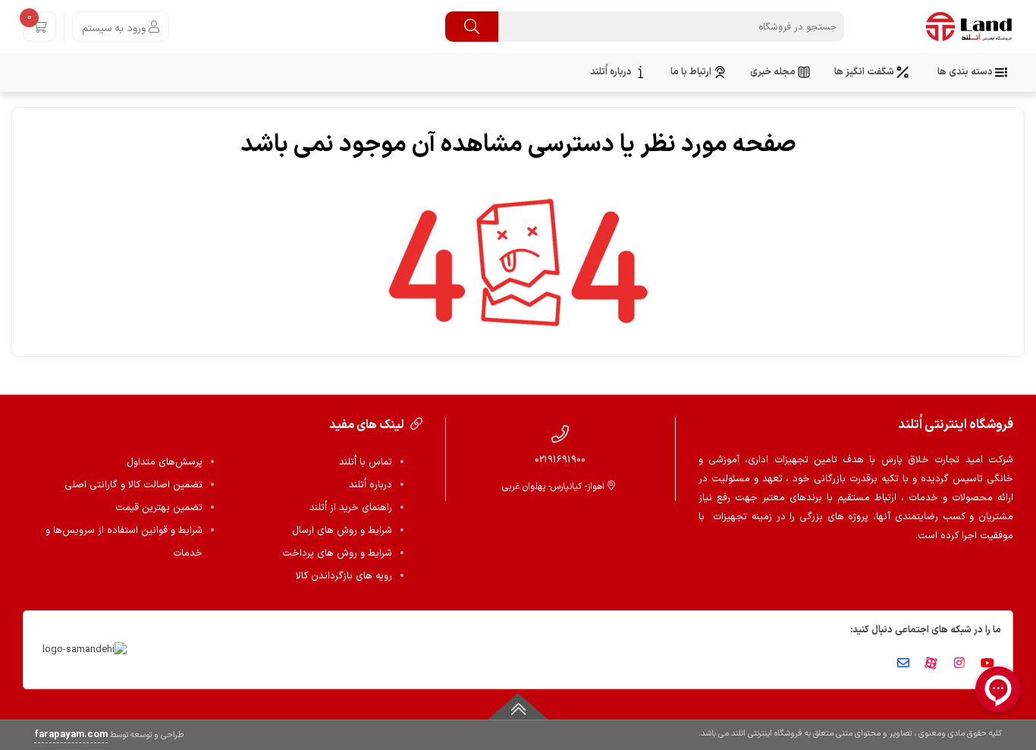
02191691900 (560, 459)
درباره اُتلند (370, 485)
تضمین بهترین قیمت (158, 507)
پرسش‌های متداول (164, 462)
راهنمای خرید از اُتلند (350, 507)
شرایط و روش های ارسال (342, 530)
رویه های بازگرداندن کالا (344, 576)
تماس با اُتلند (365, 462)
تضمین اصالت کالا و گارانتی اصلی (133, 485)
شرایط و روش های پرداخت (337, 553)
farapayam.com (71, 734)
